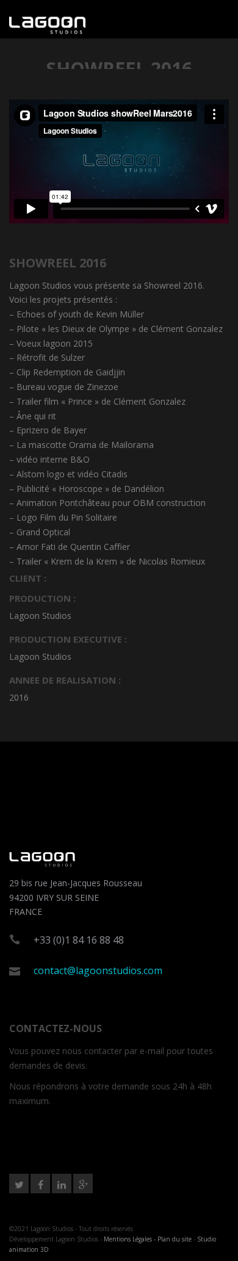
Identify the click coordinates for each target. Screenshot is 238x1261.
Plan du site (174, 1239)
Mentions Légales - (130, 1239)
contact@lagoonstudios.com (98, 970)
